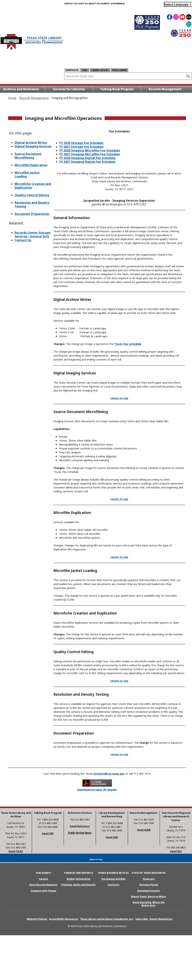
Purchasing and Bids (113, 878)
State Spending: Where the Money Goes (149, 904)
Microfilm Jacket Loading (27, 174)
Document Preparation (32, 214)
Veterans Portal (148, 884)
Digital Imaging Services (33, 146)
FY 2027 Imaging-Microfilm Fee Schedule (89, 154)
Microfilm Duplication (31, 165)
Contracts (113, 884)
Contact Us (23, 240)
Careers (43, 878)
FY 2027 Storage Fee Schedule (81, 147)
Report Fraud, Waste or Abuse (148, 896)
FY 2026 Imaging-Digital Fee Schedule (87, 158)
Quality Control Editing (32, 195)
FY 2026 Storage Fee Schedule (81, 143)
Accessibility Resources (63, 919)
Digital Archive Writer (31, 142)
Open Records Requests (43, 884)
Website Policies (37, 919)
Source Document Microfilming (28, 156)
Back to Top (96, 859)
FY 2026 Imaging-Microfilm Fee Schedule (89, 150)
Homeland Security (148, 890)
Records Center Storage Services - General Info (32, 234)
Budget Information (78, 878)
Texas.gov (148, 878)
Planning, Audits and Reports (78, 884)
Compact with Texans (43, 890)
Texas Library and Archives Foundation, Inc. (107, 919)
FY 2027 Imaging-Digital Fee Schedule (87, 162)
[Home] (32, 40)
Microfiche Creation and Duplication (33, 186)
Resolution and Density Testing (32, 204)
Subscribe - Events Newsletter (154, 919)
